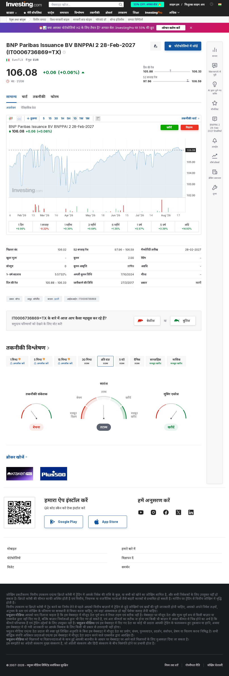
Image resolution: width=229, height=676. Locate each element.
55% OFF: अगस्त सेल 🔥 (147, 4)
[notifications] (211, 4)
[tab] (17, 361)
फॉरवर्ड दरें (101, 19)
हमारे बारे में (129, 549)
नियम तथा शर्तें (171, 665)
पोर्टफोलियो (14, 558)
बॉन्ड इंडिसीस (117, 19)
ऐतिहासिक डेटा (28, 107)
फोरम (55, 96)
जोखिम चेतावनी (215, 665)
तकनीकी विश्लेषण (26, 347)
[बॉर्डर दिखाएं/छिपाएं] (97, 118)
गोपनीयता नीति (193, 665)
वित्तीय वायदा (39, 19)
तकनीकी (39, 96)
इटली (56, 299)
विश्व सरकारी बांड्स (59, 19)
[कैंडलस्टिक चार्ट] (10, 118)
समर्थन (125, 567)
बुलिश (186, 321)
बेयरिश (151, 321)
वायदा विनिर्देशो (135, 19)
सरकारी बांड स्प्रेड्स (82, 19)
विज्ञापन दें (128, 558)
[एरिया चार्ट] (19, 118)
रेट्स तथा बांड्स (17, 19)
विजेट (10, 567)
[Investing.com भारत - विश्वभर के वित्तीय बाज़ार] (24, 4)
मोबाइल (12, 549)
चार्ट (25, 96)
